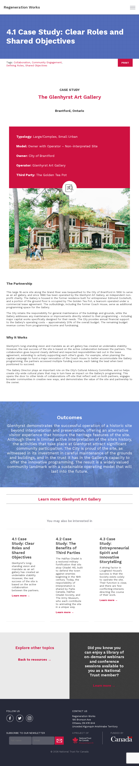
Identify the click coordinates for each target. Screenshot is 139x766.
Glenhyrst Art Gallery (81, 499)
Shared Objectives (36, 65)
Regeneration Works (22, 7)
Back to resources (32, 659)
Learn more (102, 685)
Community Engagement (47, 62)
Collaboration (22, 62)
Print (125, 62)
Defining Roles (15, 65)
